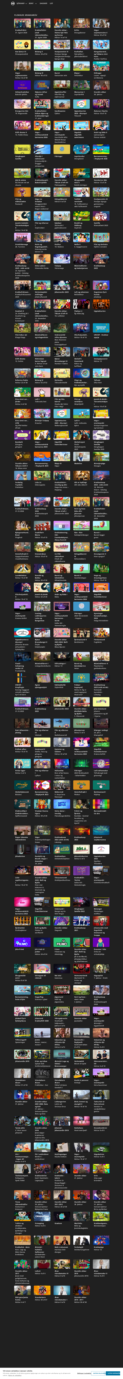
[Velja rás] (35, 3)
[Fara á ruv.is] (13, 3)
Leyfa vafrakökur (114, 1373)
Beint (31, 3)
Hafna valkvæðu (99, 1373)
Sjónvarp (21, 3)
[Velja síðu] (26, 3)
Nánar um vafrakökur (14, 1375)
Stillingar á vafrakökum (83, 1373)
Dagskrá (43, 3)
